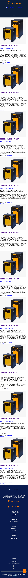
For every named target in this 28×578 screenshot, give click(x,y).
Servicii (14, 530)
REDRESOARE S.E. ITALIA (6, 48)
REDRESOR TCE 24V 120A (9, 139)
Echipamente (14, 528)
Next (5, 484)
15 (3, 484)
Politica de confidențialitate (14, 563)
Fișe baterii (14, 526)
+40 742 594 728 (15, 501)
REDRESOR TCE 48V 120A (9, 465)
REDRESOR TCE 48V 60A (9, 325)
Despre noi (14, 533)
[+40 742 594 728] (9, 501)
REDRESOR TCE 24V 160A (9, 232)
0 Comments (9, 62)
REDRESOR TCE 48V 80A (9, 372)
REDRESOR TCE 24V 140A (9, 185)
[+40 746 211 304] (9, 2)
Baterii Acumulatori (14, 521)
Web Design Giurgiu (16, 575)
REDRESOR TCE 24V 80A (9, 46)
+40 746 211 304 (16, 3)
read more (2, 63)
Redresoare (14, 523)
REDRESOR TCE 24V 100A (9, 92)
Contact (14, 535)
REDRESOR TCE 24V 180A (9, 279)
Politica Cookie (14, 561)
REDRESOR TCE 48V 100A (9, 419)
